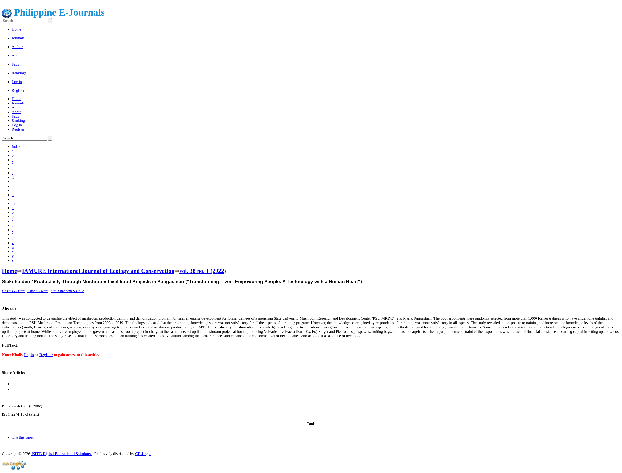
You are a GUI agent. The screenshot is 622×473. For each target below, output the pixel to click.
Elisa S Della (37, 291)
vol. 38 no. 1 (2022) (202, 271)
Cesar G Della (13, 291)
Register (18, 90)
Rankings (19, 73)
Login (29, 355)
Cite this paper (23, 437)
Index (16, 147)
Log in (17, 82)
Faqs (15, 64)
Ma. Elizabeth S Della (67, 291)
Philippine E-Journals (58, 12)
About (16, 55)
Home (16, 29)
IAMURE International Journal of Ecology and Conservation (98, 271)
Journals (18, 38)
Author (17, 47)
